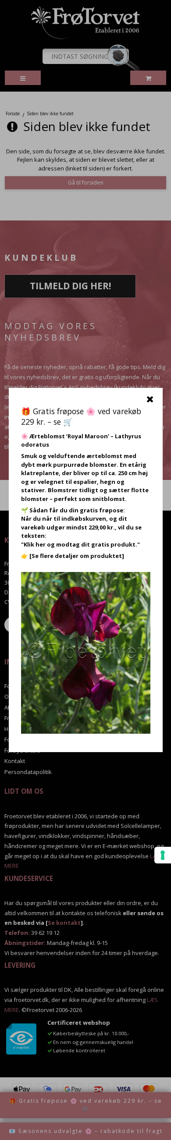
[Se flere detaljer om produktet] (76, 556)
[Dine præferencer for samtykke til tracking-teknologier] (162, 855)
